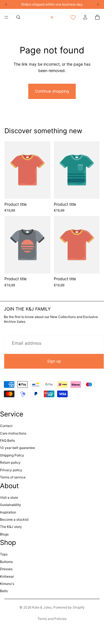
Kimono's (7, 584)
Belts (4, 591)
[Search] (18, 17)
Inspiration (8, 512)
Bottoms (6, 562)
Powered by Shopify (69, 607)
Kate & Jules (42, 607)
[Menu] (6, 17)
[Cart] (97, 17)
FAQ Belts (7, 440)
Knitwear (7, 576)
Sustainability (10, 505)
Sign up (54, 361)
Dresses (6, 569)
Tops (3, 554)
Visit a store (9, 497)
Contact (6, 426)
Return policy (10, 462)
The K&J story (11, 527)
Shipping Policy (12, 455)
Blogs (4, 534)
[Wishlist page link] (73, 17)
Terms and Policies (52, 619)
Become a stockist (14, 519)
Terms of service (13, 477)
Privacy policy (11, 470)
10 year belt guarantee (17, 448)
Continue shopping (52, 91)
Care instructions (13, 433)
